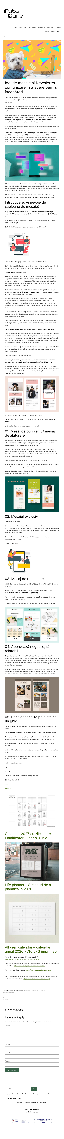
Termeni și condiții (23, 1102)
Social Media (42, 991)
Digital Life (20, 991)
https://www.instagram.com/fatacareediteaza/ (29, 966)
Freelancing (27, 991)
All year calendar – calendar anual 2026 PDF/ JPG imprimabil (31, 949)
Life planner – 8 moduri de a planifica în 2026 (28, 887)
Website (7, 1061)
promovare (35, 991)
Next (6, 784)
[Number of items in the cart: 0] (4, 36)
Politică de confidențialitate (38, 1102)
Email (7, 1053)
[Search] (34, 1089)
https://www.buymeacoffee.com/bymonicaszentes (22, 959)
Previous (8, 788)
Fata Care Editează (32, 1109)
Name (7, 1045)
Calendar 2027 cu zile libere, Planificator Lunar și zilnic (28, 836)
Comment (9, 1025)
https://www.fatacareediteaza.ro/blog (38, 970)
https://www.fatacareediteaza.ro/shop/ (37, 979)
